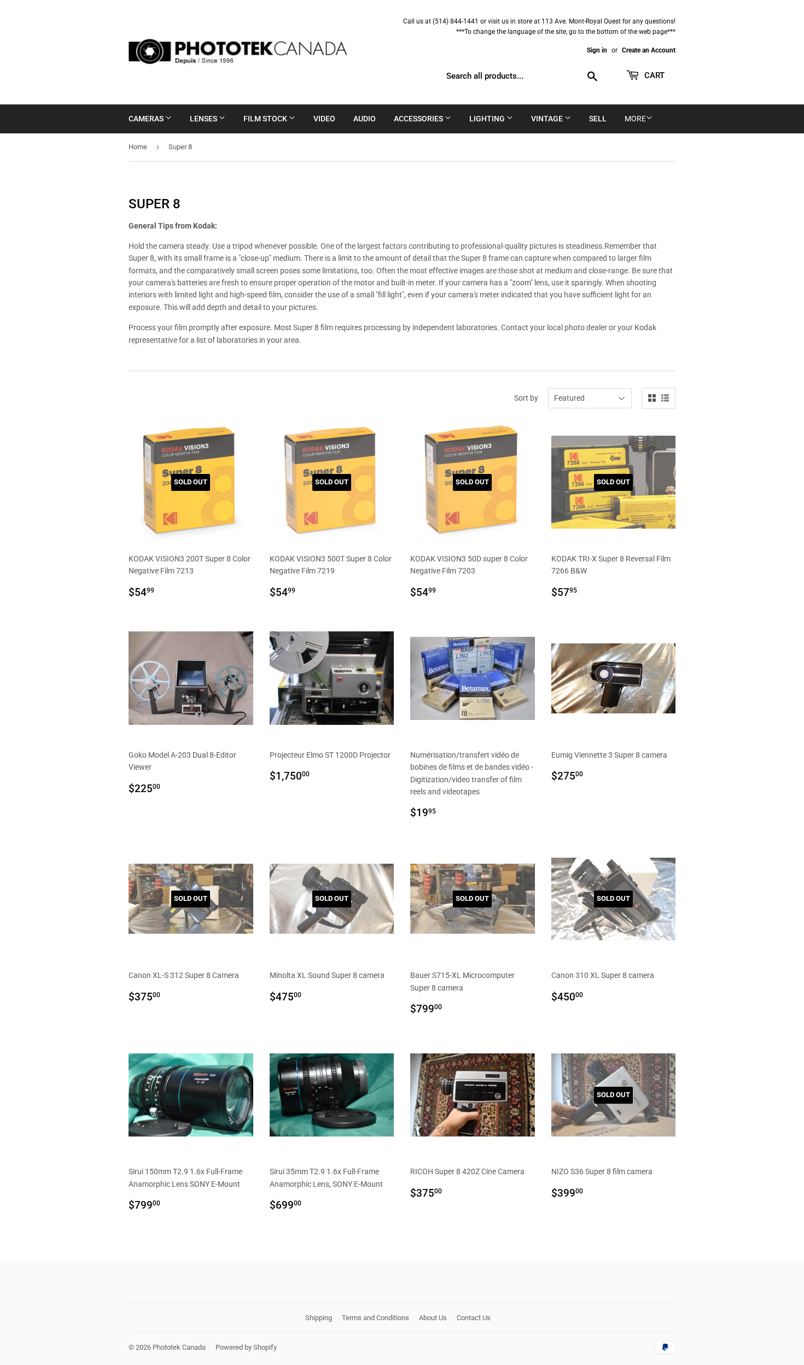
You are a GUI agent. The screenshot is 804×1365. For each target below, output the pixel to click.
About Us (433, 1318)
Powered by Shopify (246, 1347)
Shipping (318, 1318)
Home (138, 147)
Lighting (487, 118)
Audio (364, 118)
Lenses (204, 118)
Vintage (547, 118)
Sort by (526, 398)
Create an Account (648, 50)
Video (324, 118)
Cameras (147, 118)
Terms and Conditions (375, 1318)
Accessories (419, 118)
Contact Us (474, 1318)
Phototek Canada (179, 1347)
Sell (598, 118)
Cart (653, 75)
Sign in (597, 50)
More (635, 118)
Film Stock (266, 118)
